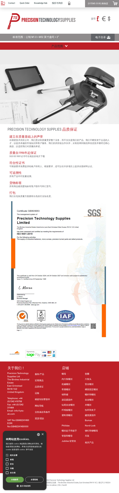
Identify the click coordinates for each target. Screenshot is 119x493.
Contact (11, 3)
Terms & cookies (51, 485)
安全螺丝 (89, 384)
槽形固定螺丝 (91, 389)
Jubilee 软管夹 (69, 441)
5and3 (64, 485)
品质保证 (39, 386)
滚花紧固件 (67, 399)
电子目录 (101, 37)
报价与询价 (57, 3)
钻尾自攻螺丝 (68, 404)
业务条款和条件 (42, 412)
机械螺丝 (66, 384)
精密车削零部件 (42, 399)
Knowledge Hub (40, 3)
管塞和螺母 (67, 435)
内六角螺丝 (67, 379)
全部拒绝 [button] (34, 479)
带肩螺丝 (66, 389)
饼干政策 (29, 449)
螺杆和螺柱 (90, 394)
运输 (37, 393)
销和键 (65, 394)
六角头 (88, 379)
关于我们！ (16, 368)
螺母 (64, 373)
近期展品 (39, 380)
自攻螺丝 (89, 399)
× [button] (42, 434)
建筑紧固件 (90, 415)
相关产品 (89, 442)
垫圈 (87, 373)
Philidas (66, 425)
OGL (59, 485)
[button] (25, 485)
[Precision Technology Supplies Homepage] (41, 21)
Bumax (88, 420)
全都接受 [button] (14, 479)
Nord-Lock (90, 425)
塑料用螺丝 (67, 415)
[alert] (24, 460)
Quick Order (24, 3)
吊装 (87, 435)
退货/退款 (39, 418)
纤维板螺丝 (67, 410)
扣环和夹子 (90, 410)
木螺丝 (88, 404)
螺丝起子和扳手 (69, 430)
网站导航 (39, 405)
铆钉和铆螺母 (91, 430)
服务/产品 (39, 374)
